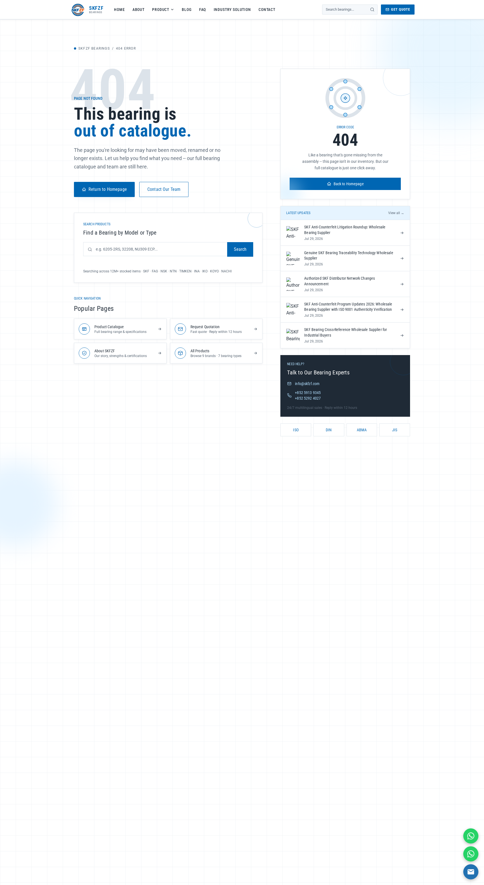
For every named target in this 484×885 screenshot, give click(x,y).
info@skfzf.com (307, 383)
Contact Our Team (164, 189)
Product (160, 9)
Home (119, 9)
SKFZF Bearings (94, 48)
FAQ (202, 9)
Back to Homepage (349, 184)
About (138, 9)
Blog (186, 9)
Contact (267, 9)
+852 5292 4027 (308, 398)
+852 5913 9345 (308, 392)
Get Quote (400, 9)
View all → (396, 213)
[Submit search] (372, 9)
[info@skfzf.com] (470, 871)
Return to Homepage (108, 189)
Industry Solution (232, 9)
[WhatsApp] (470, 836)
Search (240, 249)
